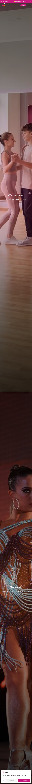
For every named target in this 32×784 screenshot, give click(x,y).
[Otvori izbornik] (29, 5)
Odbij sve (11, 780)
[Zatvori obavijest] (30, 1)
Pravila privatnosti (16, 776)
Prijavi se (23, 5)
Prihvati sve (24, 780)
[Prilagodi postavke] (3, 780)
